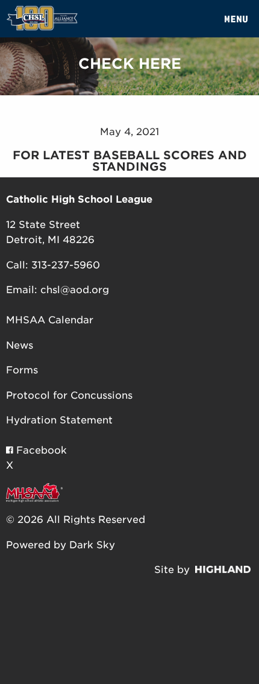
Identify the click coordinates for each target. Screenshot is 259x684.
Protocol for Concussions (69, 395)
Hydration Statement (59, 420)
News (19, 345)
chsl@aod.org (74, 290)
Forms (22, 370)
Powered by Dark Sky (60, 545)
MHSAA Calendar (49, 320)
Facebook (40, 450)
